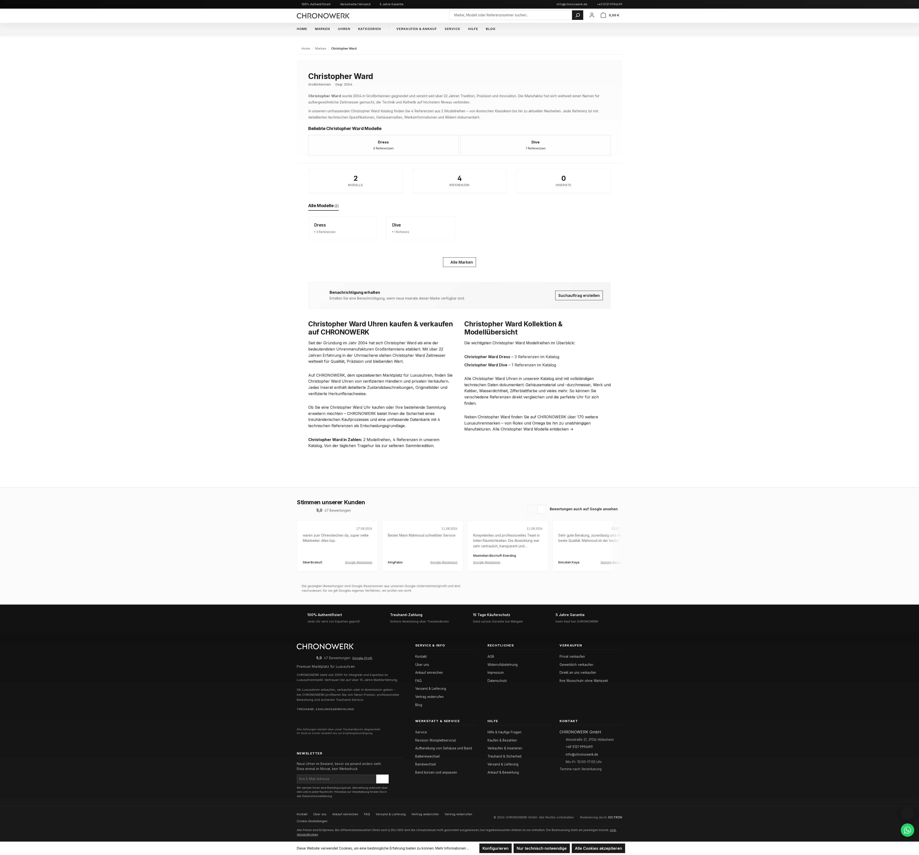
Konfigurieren (495, 848)
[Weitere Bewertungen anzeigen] (541, 509)
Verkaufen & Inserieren (505, 748)
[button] (907, 814)
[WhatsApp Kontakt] (907, 830)
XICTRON (615, 817)
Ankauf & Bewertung (503, 772)
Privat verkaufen (572, 656)
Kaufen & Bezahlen (502, 740)
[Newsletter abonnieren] (382, 779)
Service (421, 732)
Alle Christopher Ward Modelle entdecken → (533, 429)
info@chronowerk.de (572, 4)
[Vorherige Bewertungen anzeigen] (531, 509)
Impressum (496, 672)
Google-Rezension (358, 562)
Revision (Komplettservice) (435, 740)
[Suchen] (577, 15)
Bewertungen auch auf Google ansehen (584, 509)
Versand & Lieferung (430, 689)
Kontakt (421, 656)
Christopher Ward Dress (487, 356)
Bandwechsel (425, 764)
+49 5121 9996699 (609, 4)
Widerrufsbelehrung (503, 665)
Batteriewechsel (427, 756)
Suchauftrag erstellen (579, 295)
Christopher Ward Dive (485, 364)
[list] (459, 549)
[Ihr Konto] (592, 15)
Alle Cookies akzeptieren (598, 848)
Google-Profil (362, 658)
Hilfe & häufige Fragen (504, 732)
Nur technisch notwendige (542, 848)
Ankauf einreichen (429, 672)
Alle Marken (461, 262)
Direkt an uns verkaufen (578, 672)
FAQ (418, 681)
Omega (538, 423)
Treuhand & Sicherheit (504, 756)
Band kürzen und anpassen (436, 772)
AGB (491, 656)
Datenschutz (497, 681)
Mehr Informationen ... (452, 848)
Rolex (518, 423)
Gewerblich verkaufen (576, 665)
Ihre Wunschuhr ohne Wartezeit (584, 681)
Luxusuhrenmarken (482, 423)
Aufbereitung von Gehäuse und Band (443, 748)
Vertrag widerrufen (429, 697)
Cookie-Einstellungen (312, 821)
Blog (418, 705)
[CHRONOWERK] (323, 14)
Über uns (422, 665)
